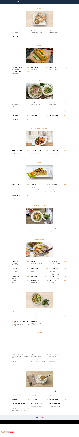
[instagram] (42, 417)
